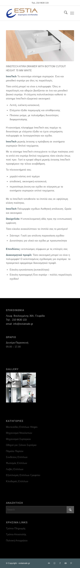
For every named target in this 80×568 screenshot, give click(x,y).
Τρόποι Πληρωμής (15, 528)
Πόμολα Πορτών (14, 451)
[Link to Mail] (49, 563)
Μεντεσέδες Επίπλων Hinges (22, 427)
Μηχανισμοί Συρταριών (18, 439)
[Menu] (72, 13)
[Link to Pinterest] (71, 563)
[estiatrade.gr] (33, 13)
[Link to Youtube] (65, 563)
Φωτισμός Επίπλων (16, 463)
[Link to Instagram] (54, 563)
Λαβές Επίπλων (14, 469)
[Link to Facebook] (60, 563)
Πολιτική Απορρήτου (17, 540)
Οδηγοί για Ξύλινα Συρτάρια (21, 445)
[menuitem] (64, 13)
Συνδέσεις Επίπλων (17, 457)
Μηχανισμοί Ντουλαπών (19, 433)
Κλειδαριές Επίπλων (17, 481)
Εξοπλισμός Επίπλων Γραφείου (23, 475)
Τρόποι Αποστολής (16, 534)
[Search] (64, 13)
